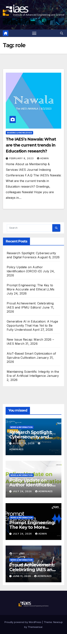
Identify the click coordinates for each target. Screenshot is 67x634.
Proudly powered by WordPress (23, 622)
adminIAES (45, 491)
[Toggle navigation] (34, 33)
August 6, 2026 (24, 443)
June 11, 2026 (22, 576)
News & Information (21, 427)
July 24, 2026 (23, 491)
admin (44, 158)
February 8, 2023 (21, 158)
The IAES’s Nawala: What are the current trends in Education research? (31, 145)
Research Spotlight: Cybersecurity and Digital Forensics (30, 436)
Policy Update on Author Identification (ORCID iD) (32, 484)
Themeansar (35, 626)
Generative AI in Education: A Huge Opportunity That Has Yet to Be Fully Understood (32, 325)
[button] (61, 33)
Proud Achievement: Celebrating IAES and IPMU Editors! (32, 569)
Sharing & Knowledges (19, 133)
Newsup (58, 622)
